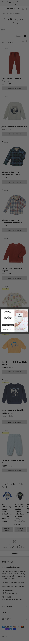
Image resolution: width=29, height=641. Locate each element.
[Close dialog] (27, 310)
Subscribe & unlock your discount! (7, 325)
